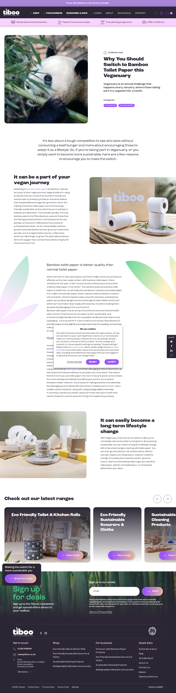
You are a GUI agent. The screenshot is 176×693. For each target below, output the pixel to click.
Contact (140, 13)
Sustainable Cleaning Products (68, 662)
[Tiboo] (11, 12)
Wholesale (124, 13)
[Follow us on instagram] (46, 633)
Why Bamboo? (146, 658)
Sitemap (75, 687)
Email (97, 591)
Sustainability (126, 105)
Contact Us (144, 668)
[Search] (156, 13)
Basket (142, 672)
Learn (97, 13)
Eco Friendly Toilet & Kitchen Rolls (69, 649)
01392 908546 (24, 649)
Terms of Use (63, 687)
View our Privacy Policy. (100, 612)
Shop (36, 13)
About (109, 13)
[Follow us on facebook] (40, 633)
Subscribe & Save (77, 13)
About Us (143, 663)
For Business (54, 13)
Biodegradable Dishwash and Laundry (72, 666)
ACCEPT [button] (112, 362)
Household (110, 105)
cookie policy (78, 347)
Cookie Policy (33, 687)
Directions (23, 672)
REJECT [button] (93, 362)
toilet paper (72, 369)
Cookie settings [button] (74, 362)
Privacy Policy (48, 687)
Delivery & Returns (148, 677)
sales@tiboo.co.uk (26, 655)
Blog (141, 654)
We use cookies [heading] (88, 329)
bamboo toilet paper (37, 189)
